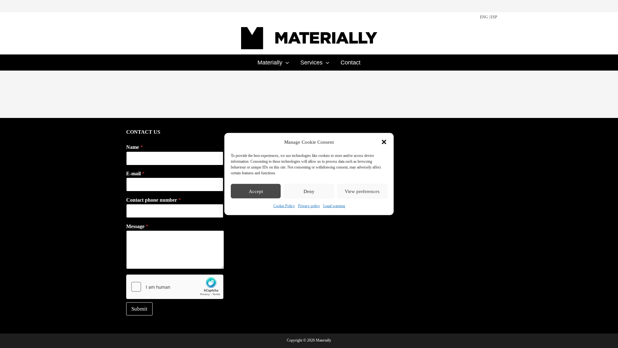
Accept (256, 191)
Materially (270, 62)
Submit (139, 309)
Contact (350, 62)
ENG (484, 17)
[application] (285, 62)
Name (134, 147)
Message (137, 226)
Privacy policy (309, 206)
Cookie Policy (284, 206)
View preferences (362, 191)
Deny (309, 191)
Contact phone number (153, 200)
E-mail (135, 173)
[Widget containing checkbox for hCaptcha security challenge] (174, 287)
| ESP (493, 17)
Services (311, 62)
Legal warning (334, 206)
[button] (384, 142)
